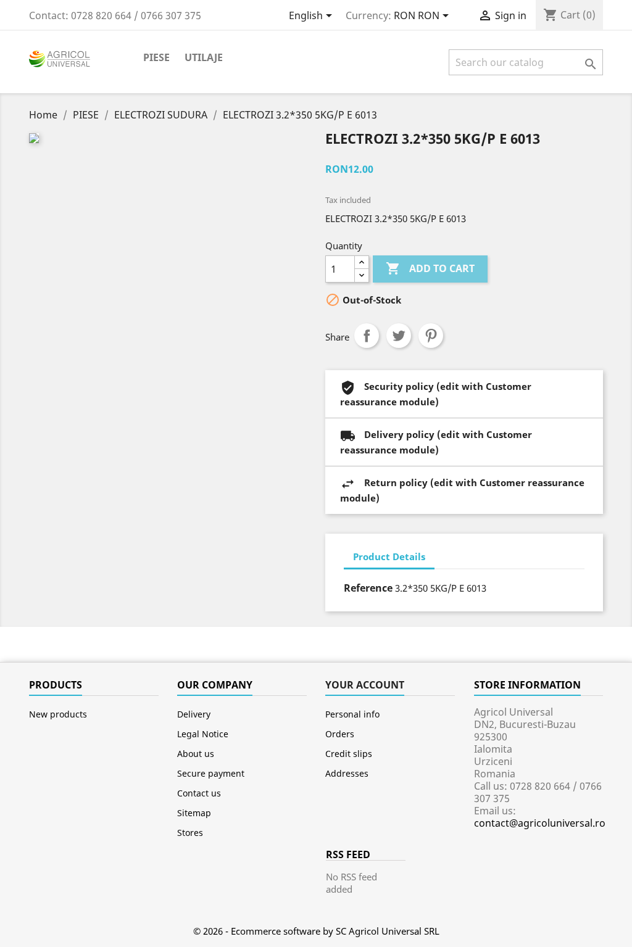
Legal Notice (202, 734)
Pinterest (430, 335)
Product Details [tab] (389, 556)
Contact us (199, 793)
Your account (364, 685)
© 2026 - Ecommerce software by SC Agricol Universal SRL (316, 931)
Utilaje (204, 57)
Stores (190, 832)
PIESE (156, 57)
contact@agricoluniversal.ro (539, 823)
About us (195, 753)
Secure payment (210, 773)
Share (366, 335)
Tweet (398, 335)
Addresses (346, 773)
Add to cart (430, 268)
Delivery (193, 714)
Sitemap (194, 813)
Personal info (352, 714)
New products (58, 714)
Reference (368, 588)
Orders (339, 734)
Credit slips (348, 753)
